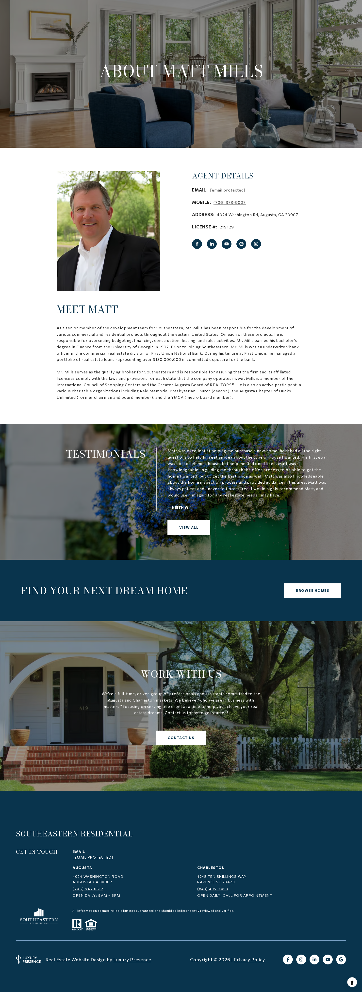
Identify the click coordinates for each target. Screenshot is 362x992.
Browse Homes (312, 590)
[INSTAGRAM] (256, 244)
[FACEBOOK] (197, 244)
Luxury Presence (132, 959)
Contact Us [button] (181, 738)
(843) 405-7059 (212, 889)
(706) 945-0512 (88, 889)
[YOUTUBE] (226, 244)
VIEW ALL (188, 527)
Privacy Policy (249, 959)
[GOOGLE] (241, 244)
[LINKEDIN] (212, 244)
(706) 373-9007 (230, 202)
